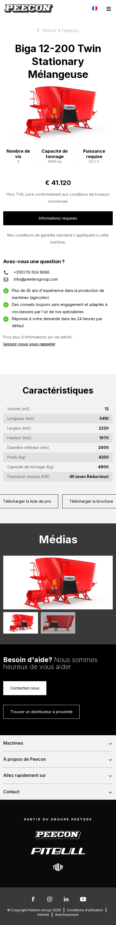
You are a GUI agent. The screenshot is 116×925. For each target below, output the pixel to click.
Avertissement (67, 915)
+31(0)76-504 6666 (31, 272)
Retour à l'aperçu (61, 30)
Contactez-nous (24, 688)
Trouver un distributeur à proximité (41, 711)
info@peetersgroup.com (36, 279)
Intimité (43, 915)
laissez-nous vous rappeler (29, 344)
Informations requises (58, 218)
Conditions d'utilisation (85, 910)
